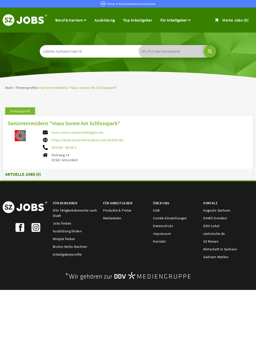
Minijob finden (64, 239)
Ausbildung (104, 20)
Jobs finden (62, 223)
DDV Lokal (211, 226)
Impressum (162, 233)
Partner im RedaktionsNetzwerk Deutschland (131, 4)
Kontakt (159, 241)
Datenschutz (163, 226)
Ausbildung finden (67, 231)
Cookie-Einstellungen (170, 218)
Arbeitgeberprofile (67, 254)
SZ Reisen (210, 241)
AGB (156, 210)
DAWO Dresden (215, 218)
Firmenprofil (20, 111)
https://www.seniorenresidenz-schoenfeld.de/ (88, 140)
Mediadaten (112, 218)
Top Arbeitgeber (137, 20)
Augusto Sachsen (216, 210)
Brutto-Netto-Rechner (70, 246)
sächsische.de (214, 233)
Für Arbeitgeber (174, 20)
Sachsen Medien (215, 257)
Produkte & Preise (117, 210)
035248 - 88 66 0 (64, 147)
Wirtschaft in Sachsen (220, 249)
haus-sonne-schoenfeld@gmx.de (77, 132)
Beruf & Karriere (69, 20)
